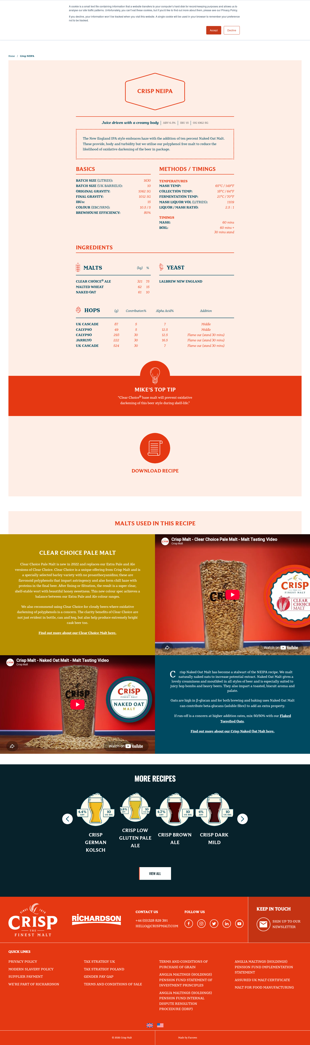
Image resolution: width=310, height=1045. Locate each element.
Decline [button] (231, 30)
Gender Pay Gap (98, 976)
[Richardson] (96, 919)
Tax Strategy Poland (104, 969)
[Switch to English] (149, 1025)
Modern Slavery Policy (31, 969)
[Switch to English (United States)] (160, 1025)
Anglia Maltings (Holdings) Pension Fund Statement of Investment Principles (185, 980)
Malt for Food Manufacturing (264, 987)
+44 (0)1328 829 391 (152, 920)
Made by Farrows (187, 1038)
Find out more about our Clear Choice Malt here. (77, 633)
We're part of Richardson (33, 984)
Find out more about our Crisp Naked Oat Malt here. (233, 731)
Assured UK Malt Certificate (262, 980)
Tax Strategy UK (99, 961)
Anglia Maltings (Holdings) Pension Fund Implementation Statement (264, 967)
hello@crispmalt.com (157, 926)
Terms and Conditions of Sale (113, 984)
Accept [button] (214, 30)
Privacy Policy (22, 961)
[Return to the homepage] (32, 919)
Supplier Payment (25, 976)
